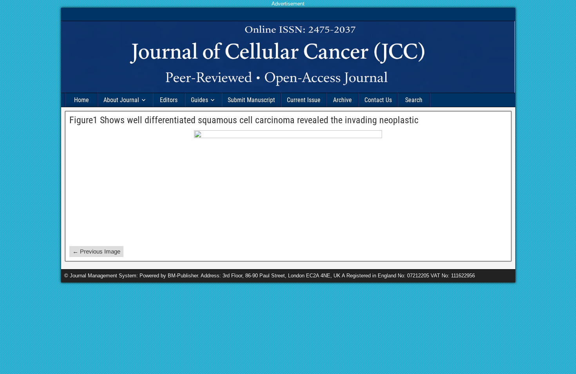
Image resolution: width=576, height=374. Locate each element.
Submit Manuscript (251, 100)
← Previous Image (96, 251)
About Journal (121, 100)
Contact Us (378, 100)
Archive (342, 100)
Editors (169, 100)
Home (81, 100)
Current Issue (304, 100)
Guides (199, 100)
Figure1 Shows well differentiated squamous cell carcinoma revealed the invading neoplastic (243, 120)
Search (413, 100)
